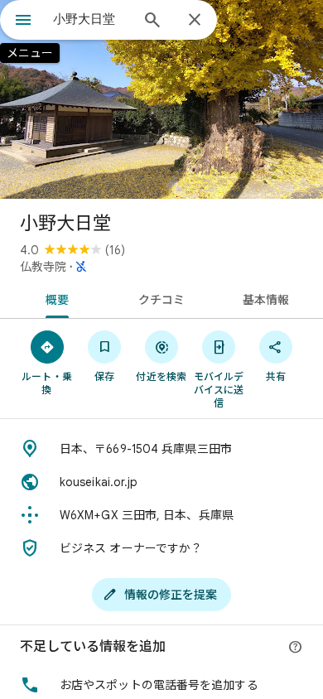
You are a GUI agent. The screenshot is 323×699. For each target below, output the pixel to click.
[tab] (54, 298)
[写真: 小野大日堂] (161, 99)
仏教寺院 (43, 266)
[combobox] (91, 19)
